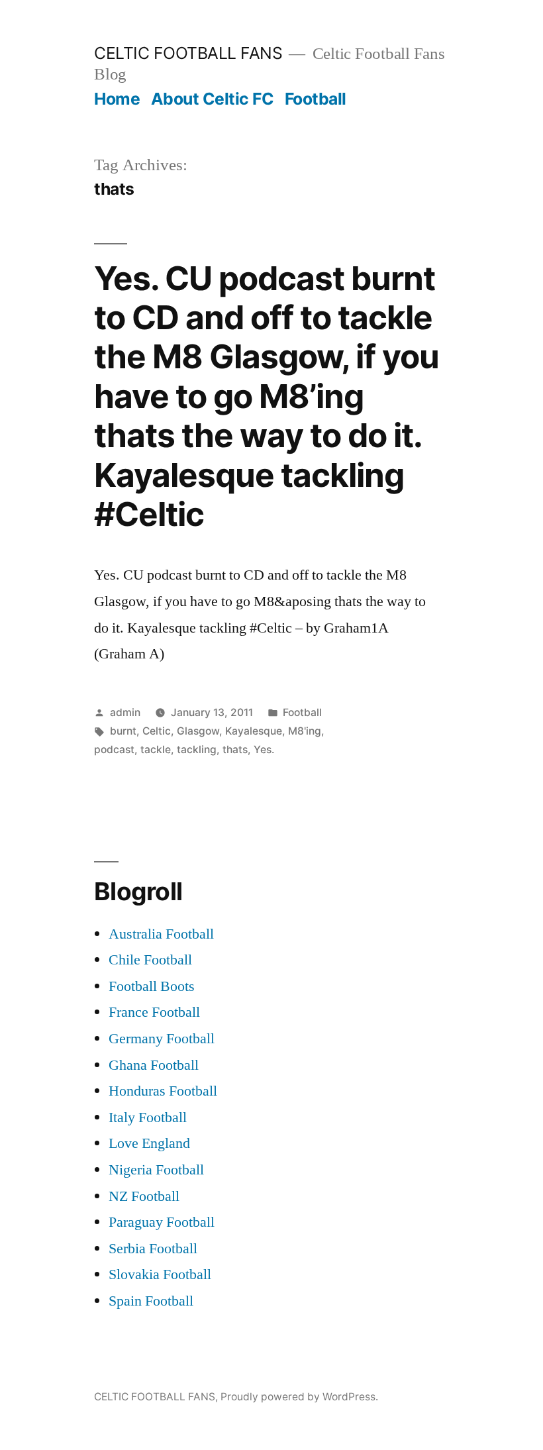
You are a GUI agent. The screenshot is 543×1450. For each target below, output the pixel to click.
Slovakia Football (160, 1274)
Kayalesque (253, 731)
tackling (197, 749)
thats (235, 749)
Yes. (264, 749)
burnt (123, 731)
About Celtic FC (212, 99)
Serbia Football (153, 1248)
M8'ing (304, 731)
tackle (155, 749)
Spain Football (151, 1301)
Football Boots (152, 986)
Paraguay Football (162, 1222)
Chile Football (150, 960)
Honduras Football (163, 1091)
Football (315, 99)
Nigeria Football (156, 1170)
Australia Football (161, 934)
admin (125, 712)
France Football (154, 1012)
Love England (149, 1143)
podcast (114, 749)
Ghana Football (154, 1065)
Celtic (156, 731)
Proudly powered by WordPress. (299, 1396)
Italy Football (148, 1117)
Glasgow (198, 731)
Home (117, 99)
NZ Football (144, 1196)
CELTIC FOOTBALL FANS (188, 53)
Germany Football (162, 1038)
